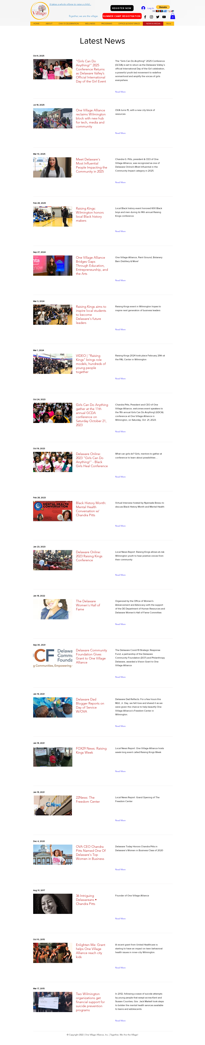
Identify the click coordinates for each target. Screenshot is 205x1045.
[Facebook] (145, 17)
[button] (163, 8)
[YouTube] (164, 17)
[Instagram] (151, 17)
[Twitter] (158, 17)
